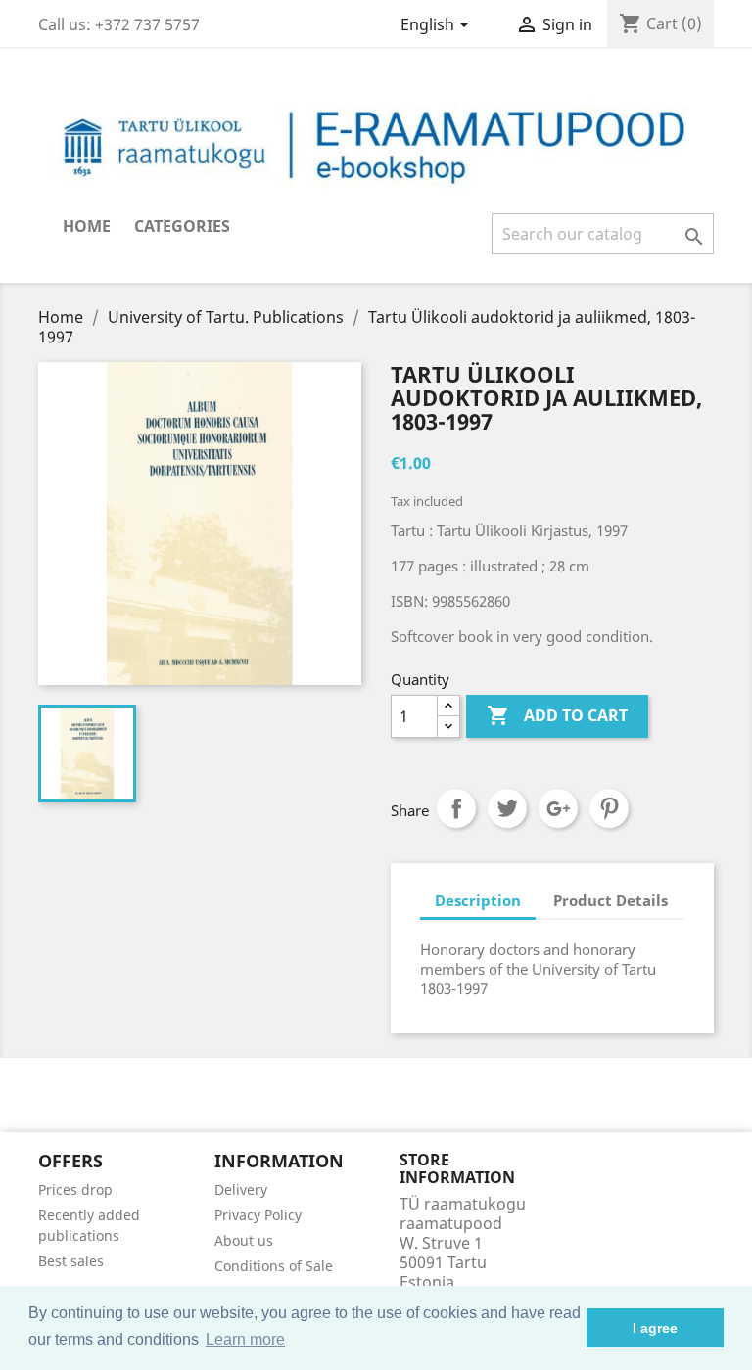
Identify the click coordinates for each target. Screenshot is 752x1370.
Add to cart (557, 715)
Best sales (71, 1261)
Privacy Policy (258, 1215)
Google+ (558, 808)
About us (243, 1240)
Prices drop (75, 1189)
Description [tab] (478, 900)
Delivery (240, 1189)
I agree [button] (655, 1328)
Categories (182, 226)
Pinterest (609, 808)
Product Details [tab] (610, 900)
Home (87, 226)
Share (456, 808)
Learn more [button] (245, 1339)
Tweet (507, 808)
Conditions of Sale (273, 1265)
